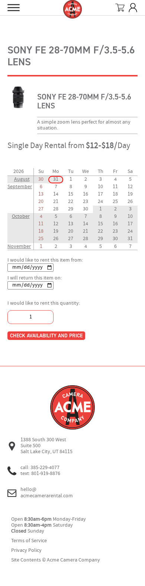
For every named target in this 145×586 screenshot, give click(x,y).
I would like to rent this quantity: (43, 303)
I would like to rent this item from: (45, 260)
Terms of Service (29, 541)
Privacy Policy (26, 550)
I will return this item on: (34, 278)
